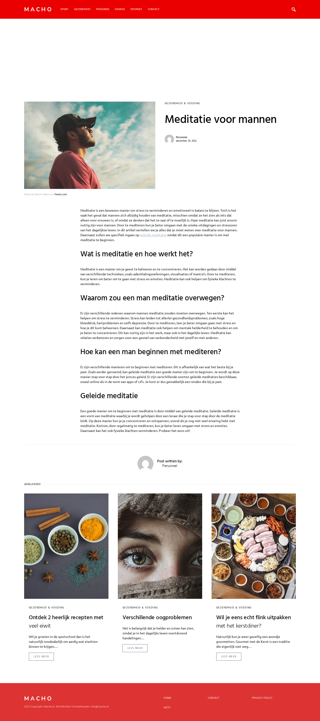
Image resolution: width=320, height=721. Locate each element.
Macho (38, 9)
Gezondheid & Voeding (182, 103)
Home (167, 698)
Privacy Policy (262, 698)
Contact (214, 698)
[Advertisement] (160, 54)
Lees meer (41, 657)
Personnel (181, 137)
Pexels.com (61, 194)
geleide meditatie (153, 235)
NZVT (167, 708)
